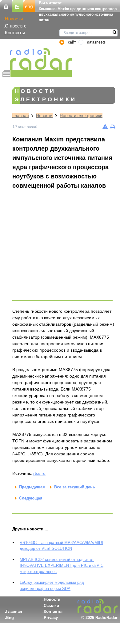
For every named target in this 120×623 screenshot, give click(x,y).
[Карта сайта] (17, 5)
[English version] (29, 5)
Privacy (51, 617)
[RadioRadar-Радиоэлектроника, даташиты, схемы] (6, 5)
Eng (10, 617)
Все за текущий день (74, 487)
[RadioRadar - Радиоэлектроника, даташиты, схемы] (37, 59)
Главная (20, 115)
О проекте (15, 25)
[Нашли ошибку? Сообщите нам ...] (105, 126)
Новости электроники (81, 115)
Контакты (15, 32)
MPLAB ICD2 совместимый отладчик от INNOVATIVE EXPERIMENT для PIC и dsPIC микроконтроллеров (61, 565)
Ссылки (51, 605)
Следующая (30, 498)
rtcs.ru (39, 473)
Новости (14, 18)
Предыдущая (32, 487)
